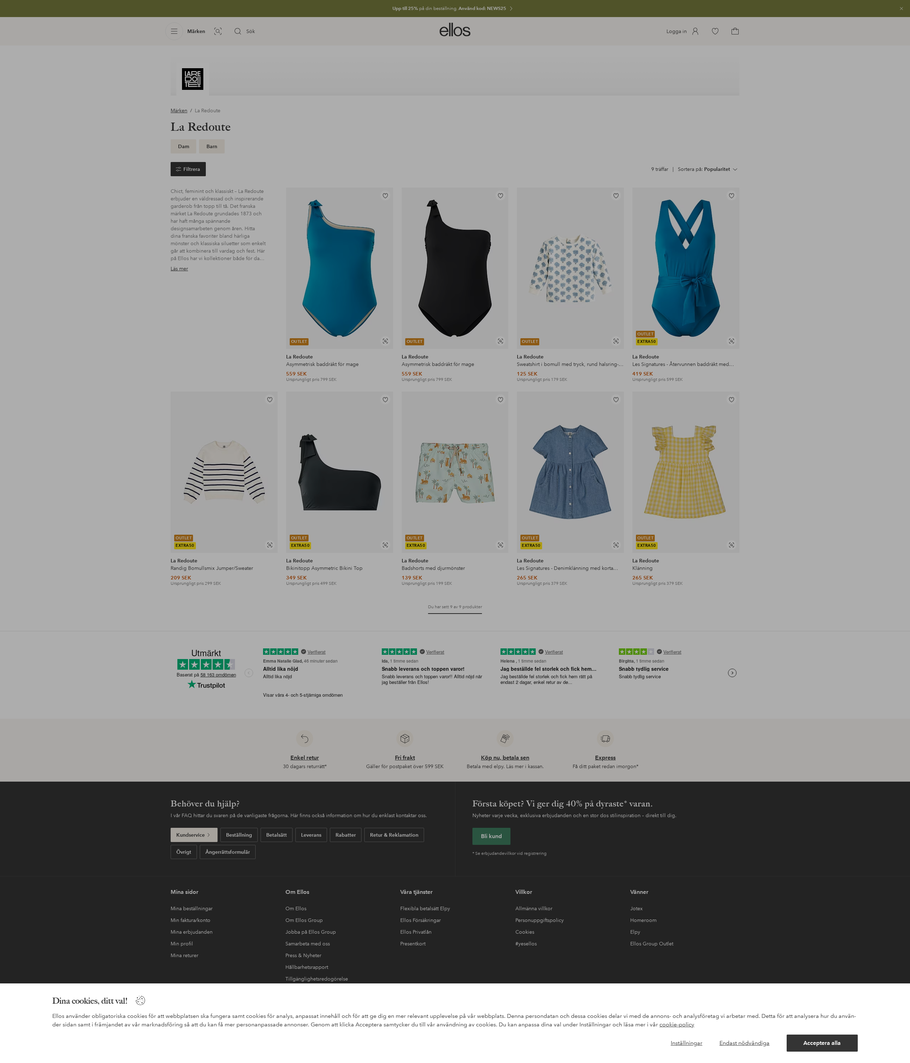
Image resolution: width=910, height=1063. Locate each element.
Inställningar (686, 1043)
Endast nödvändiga (744, 1043)
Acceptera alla (822, 1043)
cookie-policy (676, 1024)
